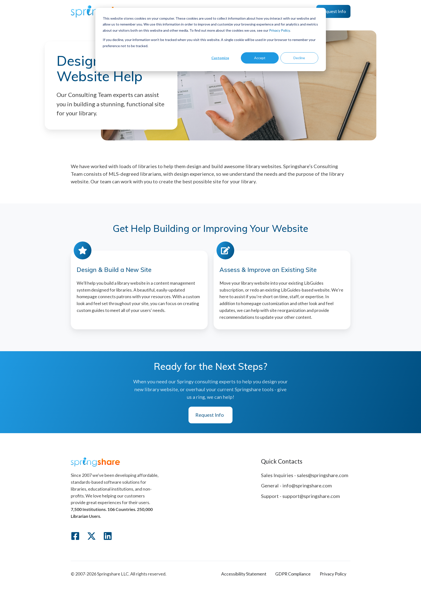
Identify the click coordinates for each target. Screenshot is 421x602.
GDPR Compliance (293, 573)
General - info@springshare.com (296, 485)
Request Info (333, 11)
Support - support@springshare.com (300, 496)
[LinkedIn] (107, 536)
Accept (259, 58)
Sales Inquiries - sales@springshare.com (304, 475)
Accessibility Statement (243, 573)
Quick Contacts (281, 461)
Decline (299, 58)
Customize (220, 58)
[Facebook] (75, 536)
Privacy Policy (279, 30)
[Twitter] (91, 536)
